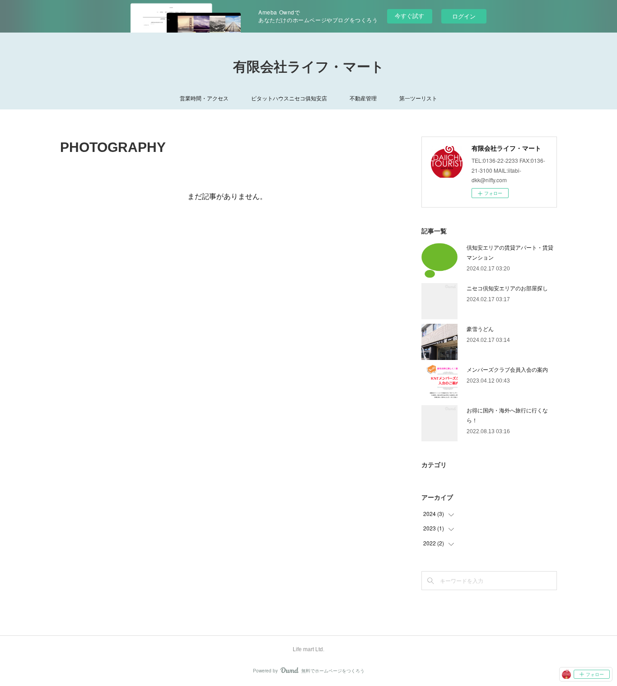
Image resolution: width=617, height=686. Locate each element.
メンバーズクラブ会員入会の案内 (507, 369)
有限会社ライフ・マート (308, 66)
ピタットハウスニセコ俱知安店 (289, 98)
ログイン (464, 16)
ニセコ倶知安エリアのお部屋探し (507, 288)
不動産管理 (363, 98)
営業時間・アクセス (204, 98)
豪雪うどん (480, 328)
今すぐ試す (409, 15)
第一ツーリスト (418, 98)
